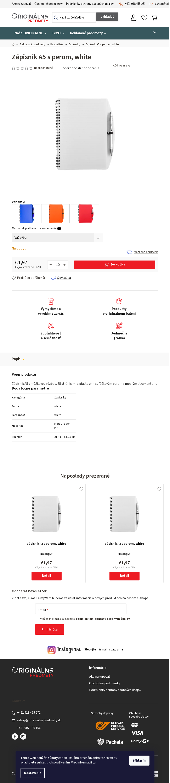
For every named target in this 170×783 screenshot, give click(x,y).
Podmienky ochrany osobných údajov (90, 4)
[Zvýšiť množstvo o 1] (64, 265)
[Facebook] (15, 736)
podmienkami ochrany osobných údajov (102, 619)
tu (94, 762)
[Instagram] (23, 736)
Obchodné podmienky (48, 4)
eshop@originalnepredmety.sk (39, 720)
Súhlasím (139, 760)
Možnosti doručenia (146, 252)
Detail (46, 575)
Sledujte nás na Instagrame (103, 649)
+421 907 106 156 (29, 728)
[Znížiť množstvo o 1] (50, 265)
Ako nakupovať (21, 4)
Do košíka (118, 264)
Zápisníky (60, 398)
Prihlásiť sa (50, 629)
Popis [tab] (16, 358)
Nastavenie (32, 773)
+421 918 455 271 (135, 4)
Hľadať (107, 16)
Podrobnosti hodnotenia (80, 68)
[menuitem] (30, 33)
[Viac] (152, 32)
